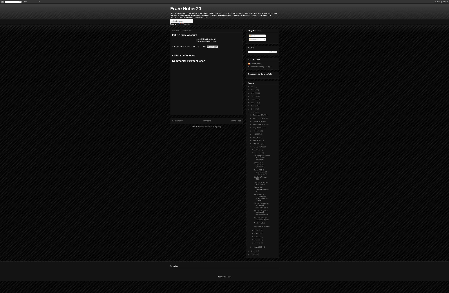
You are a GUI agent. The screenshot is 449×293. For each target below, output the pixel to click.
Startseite (207, 121)
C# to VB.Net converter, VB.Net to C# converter (261, 172)
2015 (253, 251)
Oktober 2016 (258, 121)
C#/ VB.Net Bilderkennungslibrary (262, 189)
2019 (253, 103)
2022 (253, 93)
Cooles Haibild (259, 223)
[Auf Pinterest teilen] (217, 47)
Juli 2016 (256, 131)
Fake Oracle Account (262, 226)
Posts (253, 36)
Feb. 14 (258, 237)
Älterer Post (236, 121)
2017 (253, 109)
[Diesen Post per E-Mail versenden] (208, 47)
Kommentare (256, 39)
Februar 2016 (258, 147)
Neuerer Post (177, 121)
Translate (186, 24)
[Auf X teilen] (213, 47)
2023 (253, 90)
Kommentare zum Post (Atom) (210, 127)
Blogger (228, 277)
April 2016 (257, 140)
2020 (253, 99)
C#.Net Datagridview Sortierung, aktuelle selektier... (262, 206)
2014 (253, 254)
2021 (253, 96)
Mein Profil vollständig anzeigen (260, 67)
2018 (253, 106)
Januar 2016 (258, 247)
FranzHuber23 (185, 8)
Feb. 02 (258, 243)
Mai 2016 (256, 137)
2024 (253, 87)
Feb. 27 (258, 153)
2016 (253, 112)
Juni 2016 (256, 134)
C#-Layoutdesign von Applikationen (261, 219)
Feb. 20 (258, 230)
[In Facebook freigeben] (215, 47)
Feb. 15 (258, 233)
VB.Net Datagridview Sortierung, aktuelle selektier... (262, 213)
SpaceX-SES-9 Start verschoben (261, 183)
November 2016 (259, 118)
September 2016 (259, 124)
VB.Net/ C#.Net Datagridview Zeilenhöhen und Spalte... (261, 197)
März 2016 (257, 144)
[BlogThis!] (210, 47)
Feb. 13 (258, 240)
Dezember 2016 (259, 115)
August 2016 (258, 128)
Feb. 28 (258, 150)
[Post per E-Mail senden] (204, 46)
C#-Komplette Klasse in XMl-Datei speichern (262, 158)
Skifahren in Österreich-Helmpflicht (259, 165)
